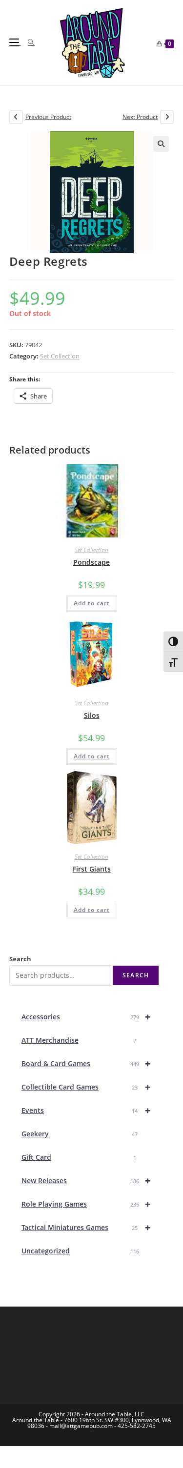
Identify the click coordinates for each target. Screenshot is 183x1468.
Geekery (79, 1133)
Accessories (86, 1016)
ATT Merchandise (79, 1040)
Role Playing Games (86, 1203)
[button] (161, 144)
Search (20, 958)
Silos (92, 715)
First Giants (92, 868)
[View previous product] (16, 117)
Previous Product (48, 117)
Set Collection (60, 356)
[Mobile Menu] (15, 42)
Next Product (140, 117)
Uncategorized (80, 1250)
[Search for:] (27, 42)
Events (86, 1110)
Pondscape (91, 562)
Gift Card (79, 1157)
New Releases (86, 1180)
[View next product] (167, 117)
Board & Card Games (86, 1063)
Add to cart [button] (92, 603)
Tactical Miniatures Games (86, 1227)
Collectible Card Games (86, 1086)
